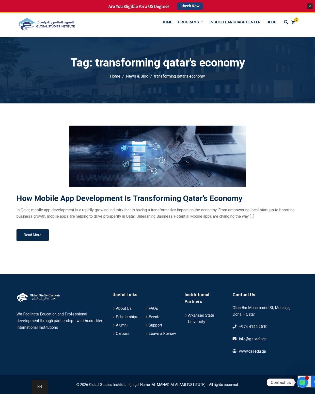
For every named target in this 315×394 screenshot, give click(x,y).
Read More (32, 235)
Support (155, 325)
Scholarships (127, 316)
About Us (124, 308)
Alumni (121, 325)
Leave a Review (162, 333)
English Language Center (234, 22)
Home (166, 22)
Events (154, 316)
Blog (272, 22)
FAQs (153, 308)
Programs (188, 22)
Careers (122, 333)
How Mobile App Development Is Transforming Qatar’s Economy (129, 198)
